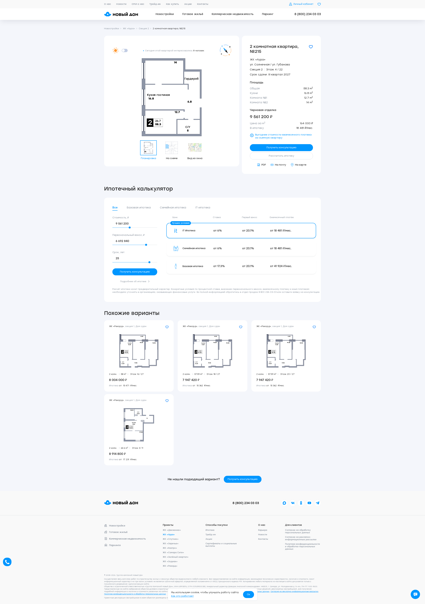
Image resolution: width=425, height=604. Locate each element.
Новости (121, 4)
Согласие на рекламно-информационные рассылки (300, 538)
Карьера (262, 530)
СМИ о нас (138, 4)
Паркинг (267, 14)
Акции (188, 4)
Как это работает (182, 596)
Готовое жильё (192, 14)
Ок (248, 594)
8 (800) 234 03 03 (308, 14)
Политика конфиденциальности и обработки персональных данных (302, 546)
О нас (107, 4)
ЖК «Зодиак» (170, 561)
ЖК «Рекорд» (170, 566)
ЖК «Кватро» (170, 548)
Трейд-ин (155, 4)
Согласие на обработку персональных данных (298, 531)
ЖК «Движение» (172, 530)
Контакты (202, 4)
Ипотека (210, 530)
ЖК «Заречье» (171, 543)
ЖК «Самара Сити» (173, 552)
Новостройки (165, 14)
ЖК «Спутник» (171, 539)
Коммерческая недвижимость (233, 14)
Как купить (172, 4)
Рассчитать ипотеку (281, 155)
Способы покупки (217, 525)
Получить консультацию (281, 147)
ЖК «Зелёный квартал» (176, 557)
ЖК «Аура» (257, 59)
